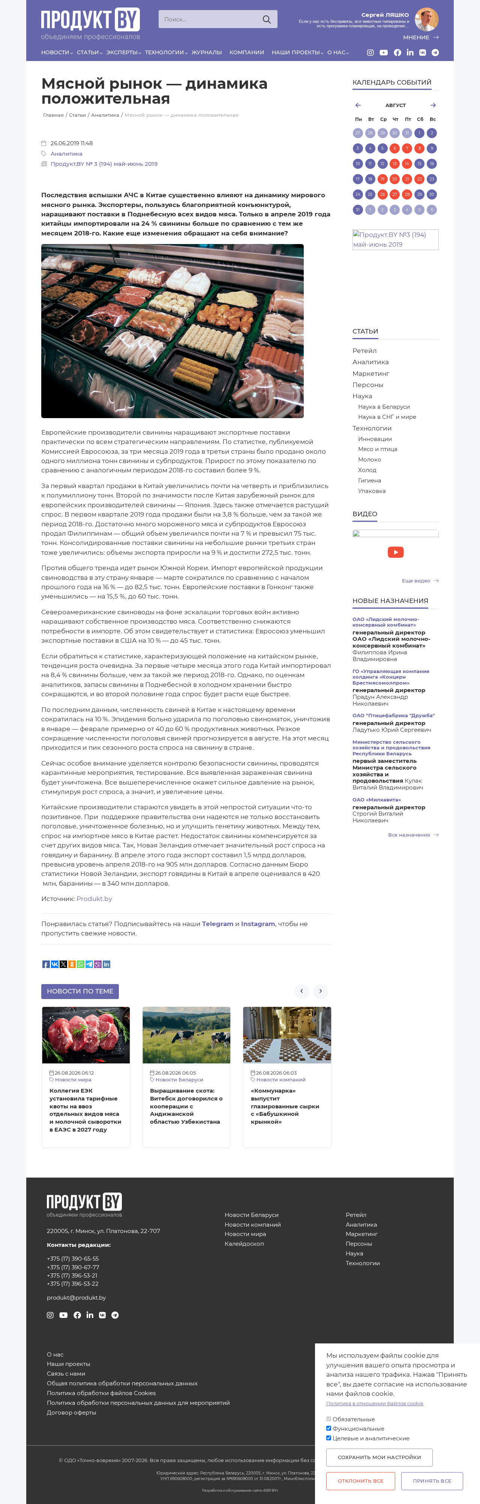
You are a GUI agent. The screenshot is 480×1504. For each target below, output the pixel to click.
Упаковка (372, 491)
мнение (417, 37)
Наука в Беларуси (384, 407)
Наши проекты (296, 52)
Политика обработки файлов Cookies (101, 1393)
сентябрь (425, 105)
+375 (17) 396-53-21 (72, 1275)
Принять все (432, 1481)
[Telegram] (435, 52)
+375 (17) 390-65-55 (73, 1258)
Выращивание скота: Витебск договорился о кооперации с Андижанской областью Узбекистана (186, 1106)
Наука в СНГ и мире (387, 417)
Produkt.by (94, 898)
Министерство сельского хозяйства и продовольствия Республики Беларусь (391, 747)
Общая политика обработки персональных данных (122, 1383)
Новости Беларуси (178, 1080)
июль (366, 105)
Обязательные (354, 1419)
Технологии (164, 52)
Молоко (369, 460)
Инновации (375, 439)
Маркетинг (370, 373)
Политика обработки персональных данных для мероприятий (138, 1403)
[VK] (422, 52)
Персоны (367, 385)
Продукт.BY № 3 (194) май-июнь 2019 (104, 164)
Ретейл (364, 350)
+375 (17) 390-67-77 (73, 1267)
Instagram (258, 924)
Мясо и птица (378, 449)
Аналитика (66, 153)
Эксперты (122, 52)
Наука (362, 396)
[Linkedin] (410, 52)
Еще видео (417, 581)
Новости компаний (280, 1080)
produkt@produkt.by (76, 1297)
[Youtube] (384, 52)
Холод (367, 470)
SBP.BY (270, 1490)
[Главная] (90, 23)
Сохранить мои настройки (379, 1457)
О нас (336, 52)
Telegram (218, 924)
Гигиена (369, 481)
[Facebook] (397, 52)
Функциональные (358, 1428)
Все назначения (410, 835)
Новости (55, 52)
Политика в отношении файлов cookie (374, 1403)
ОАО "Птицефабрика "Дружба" (393, 715)
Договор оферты (71, 1413)
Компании (247, 52)
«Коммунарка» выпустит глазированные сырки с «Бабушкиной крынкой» (285, 1106)
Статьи (88, 52)
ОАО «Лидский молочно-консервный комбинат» (385, 622)
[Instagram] (370, 52)
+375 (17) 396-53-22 (73, 1284)
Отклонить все (361, 1481)
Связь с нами (66, 1374)
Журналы (207, 52)
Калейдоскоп (244, 1244)
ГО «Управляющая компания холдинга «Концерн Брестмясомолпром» (390, 677)
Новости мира (73, 1080)
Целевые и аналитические (371, 1438)
